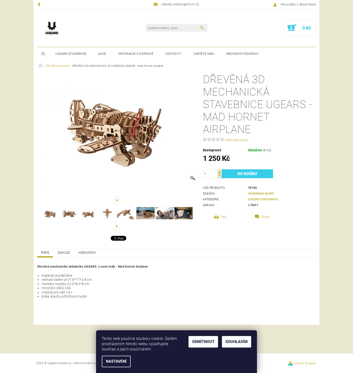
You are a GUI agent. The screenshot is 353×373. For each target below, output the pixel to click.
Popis (45, 252)
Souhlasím (236, 341)
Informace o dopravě (135, 53)
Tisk (223, 217)
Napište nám (204, 53)
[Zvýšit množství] (219, 171)
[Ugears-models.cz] (52, 28)
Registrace (307, 4)
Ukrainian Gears (261, 193)
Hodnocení (87, 252)
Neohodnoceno (237, 140)
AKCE (102, 53)
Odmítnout (203, 341)
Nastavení (116, 361)
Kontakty (173, 53)
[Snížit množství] (219, 176)
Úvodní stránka (43, 54)
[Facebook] (39, 4)
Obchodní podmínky (242, 53)
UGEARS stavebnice (70, 53)
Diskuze (64, 252)
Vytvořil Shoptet (304, 363)
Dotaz (265, 217)
